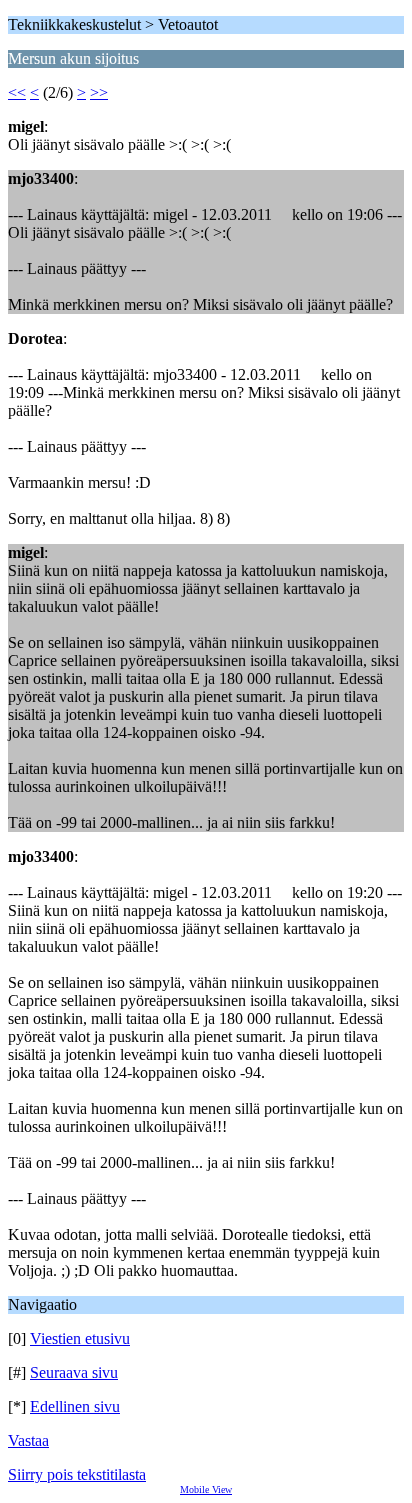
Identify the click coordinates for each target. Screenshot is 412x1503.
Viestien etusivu (80, 1338)
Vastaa (28, 1440)
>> (99, 92)
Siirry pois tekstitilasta (77, 1474)
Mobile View (206, 1489)
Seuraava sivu (74, 1372)
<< (17, 92)
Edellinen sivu (75, 1406)
